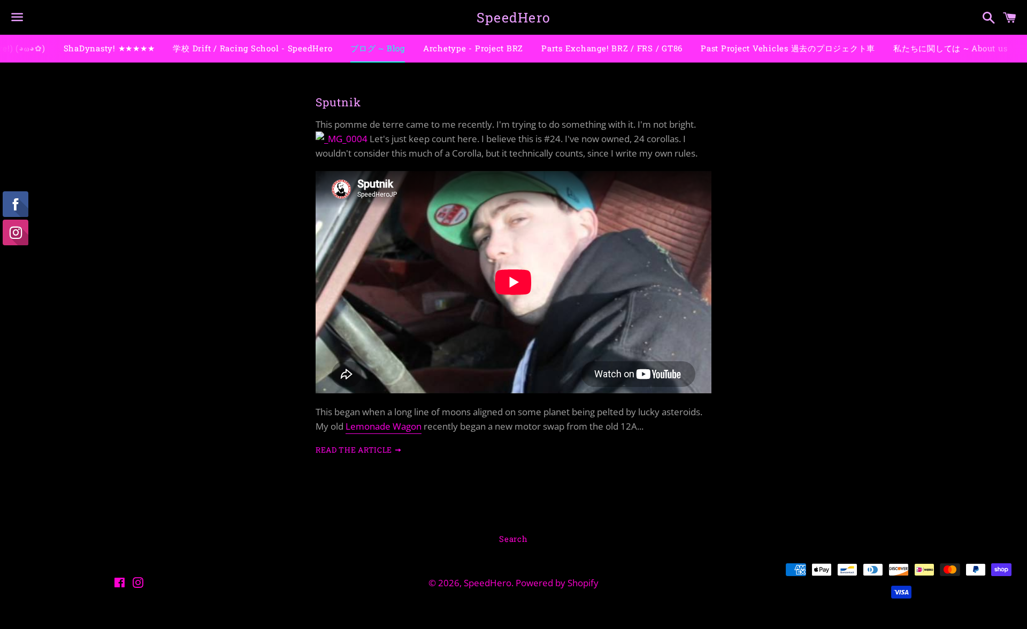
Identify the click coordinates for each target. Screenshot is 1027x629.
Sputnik (338, 102)
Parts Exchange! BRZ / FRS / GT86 (612, 48)
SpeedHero (513, 17)
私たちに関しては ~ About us (950, 48)
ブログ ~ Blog (377, 48)
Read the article (355, 450)
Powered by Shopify (557, 583)
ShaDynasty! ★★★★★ (109, 48)
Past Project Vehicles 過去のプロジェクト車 (788, 48)
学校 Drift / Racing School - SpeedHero (252, 48)
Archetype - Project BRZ (473, 48)
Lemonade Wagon (383, 426)
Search (513, 538)
